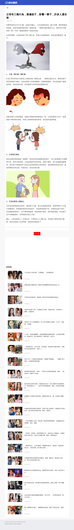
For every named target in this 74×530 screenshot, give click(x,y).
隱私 (18, 523)
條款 (16, 523)
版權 (20, 523)
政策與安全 (11, 523)
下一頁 (37, 233)
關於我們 (7, 523)
